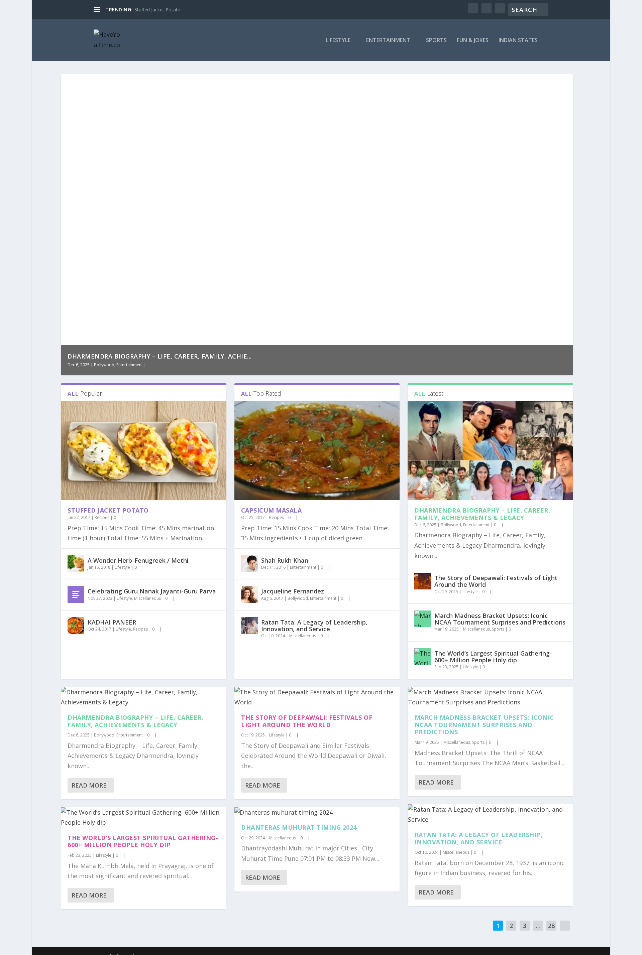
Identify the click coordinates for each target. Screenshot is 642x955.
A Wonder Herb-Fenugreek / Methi (138, 560)
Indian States (518, 40)
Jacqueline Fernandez (292, 591)
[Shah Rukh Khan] (249, 563)
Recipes (102, 517)
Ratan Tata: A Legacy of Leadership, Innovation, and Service (314, 625)
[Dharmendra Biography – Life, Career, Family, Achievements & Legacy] (490, 451)
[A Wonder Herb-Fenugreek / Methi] (76, 563)
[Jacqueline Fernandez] (249, 594)
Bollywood (104, 365)
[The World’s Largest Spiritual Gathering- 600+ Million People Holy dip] (422, 656)
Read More (89, 785)
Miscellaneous (147, 598)
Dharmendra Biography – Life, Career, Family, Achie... (160, 356)
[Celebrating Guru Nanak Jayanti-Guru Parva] (76, 594)
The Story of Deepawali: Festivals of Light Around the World (495, 581)
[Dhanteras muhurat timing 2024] (317, 812)
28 (551, 926)
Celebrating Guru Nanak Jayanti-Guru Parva (152, 591)
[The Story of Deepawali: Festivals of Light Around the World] (422, 581)
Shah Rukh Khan (284, 560)
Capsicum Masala (271, 510)
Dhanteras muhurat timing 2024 (299, 827)
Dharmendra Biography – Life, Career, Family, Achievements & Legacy (482, 514)
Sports (436, 40)
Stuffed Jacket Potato (157, 9)
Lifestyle (338, 40)
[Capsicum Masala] (317, 451)
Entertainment (388, 40)
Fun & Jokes (473, 40)
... (538, 926)
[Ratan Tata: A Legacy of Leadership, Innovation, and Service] (249, 625)
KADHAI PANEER (112, 622)
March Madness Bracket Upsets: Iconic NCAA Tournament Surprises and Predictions (499, 618)
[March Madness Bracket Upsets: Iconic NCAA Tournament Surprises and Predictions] (422, 618)
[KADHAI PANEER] (76, 625)
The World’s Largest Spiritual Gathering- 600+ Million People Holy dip (493, 656)
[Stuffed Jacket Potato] (143, 451)
